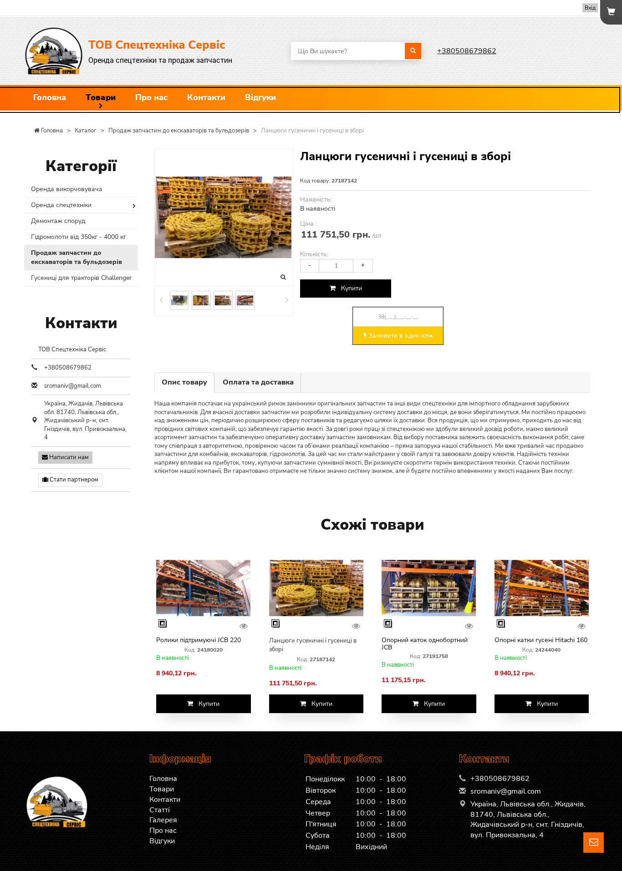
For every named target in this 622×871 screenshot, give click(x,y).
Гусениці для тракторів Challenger (81, 277)
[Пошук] (413, 51)
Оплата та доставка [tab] (258, 382)
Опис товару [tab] (184, 382)
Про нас (151, 97)
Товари (101, 97)
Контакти (206, 97)
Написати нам (68, 457)
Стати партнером (73, 480)
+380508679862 (466, 51)
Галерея (163, 820)
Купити (349, 288)
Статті (159, 810)
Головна (49, 97)
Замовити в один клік (400, 335)
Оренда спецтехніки (61, 205)
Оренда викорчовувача (66, 189)
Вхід (590, 7)
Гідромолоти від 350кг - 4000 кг (78, 237)
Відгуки (260, 97)
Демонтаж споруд (58, 221)
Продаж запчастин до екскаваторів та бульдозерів (76, 257)
